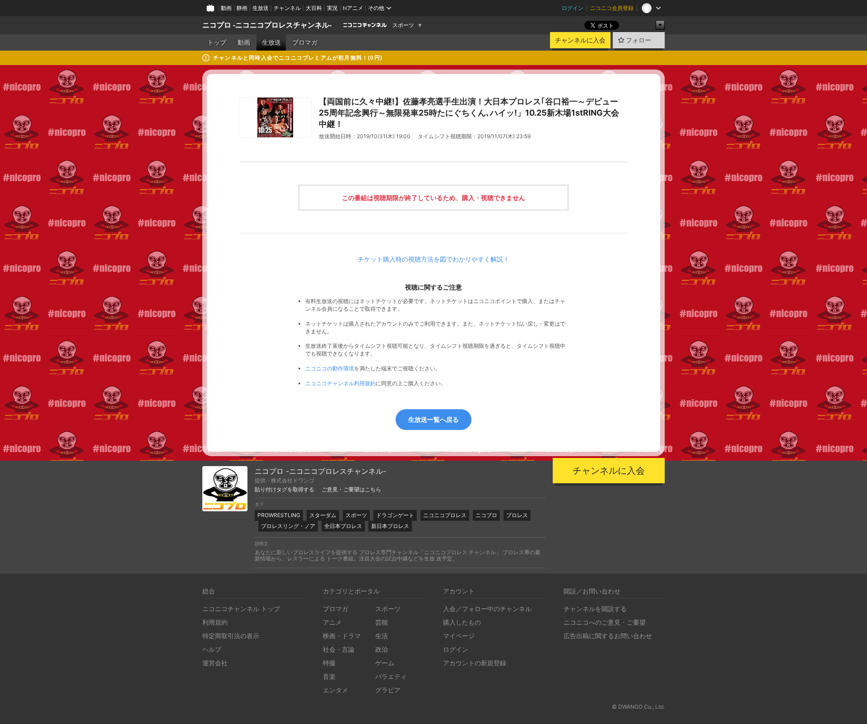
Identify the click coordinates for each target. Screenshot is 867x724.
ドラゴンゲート (395, 515)
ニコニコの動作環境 (329, 368)
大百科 (314, 8)
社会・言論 (338, 649)
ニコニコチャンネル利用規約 (340, 383)
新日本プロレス (390, 526)
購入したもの (462, 622)
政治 (381, 649)
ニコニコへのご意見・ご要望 (605, 622)
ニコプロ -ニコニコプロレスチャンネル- (266, 25)
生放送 (260, 8)
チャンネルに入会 (580, 40)
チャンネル (287, 8)
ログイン (572, 8)
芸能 (381, 622)
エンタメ (335, 690)
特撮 (329, 663)
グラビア (388, 690)
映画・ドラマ (342, 636)
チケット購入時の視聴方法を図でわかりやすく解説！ (433, 259)
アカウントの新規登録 (474, 663)
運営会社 (215, 663)
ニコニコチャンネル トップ (241, 608)
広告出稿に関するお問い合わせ (608, 636)
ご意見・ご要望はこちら (351, 489)
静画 (242, 8)
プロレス (517, 515)
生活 (381, 636)
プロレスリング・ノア (288, 526)
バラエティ (391, 676)
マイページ (459, 636)
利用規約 (215, 622)
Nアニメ (353, 8)
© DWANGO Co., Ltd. (638, 706)
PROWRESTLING (278, 515)
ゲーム (384, 663)
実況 (332, 8)
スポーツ (403, 25)
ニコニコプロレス (444, 515)
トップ (216, 42)
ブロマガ (304, 42)
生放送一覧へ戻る (433, 419)
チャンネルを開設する (595, 608)
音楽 (329, 676)
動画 (226, 8)
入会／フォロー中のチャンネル (487, 608)
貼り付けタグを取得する (284, 489)
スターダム (322, 515)
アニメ (332, 622)
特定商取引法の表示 (230, 636)
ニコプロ (486, 515)
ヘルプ (211, 649)
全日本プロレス (343, 526)
